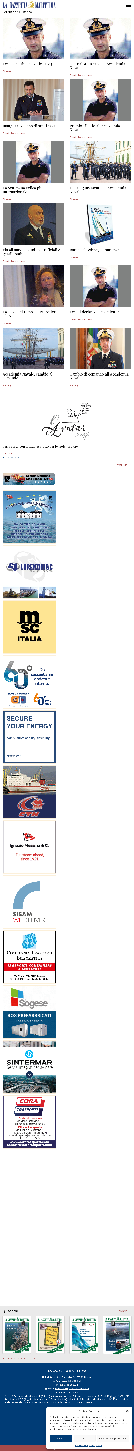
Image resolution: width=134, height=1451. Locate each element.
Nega (84, 1438)
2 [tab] (6, 457)
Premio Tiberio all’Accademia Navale (95, 127)
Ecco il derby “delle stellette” (94, 311)
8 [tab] (23, 457)
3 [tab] (9, 457)
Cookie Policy (81, 1445)
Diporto (7, 71)
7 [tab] (21, 457)
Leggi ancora (67, 450)
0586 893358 (74, 1380)
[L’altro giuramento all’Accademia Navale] (100, 162)
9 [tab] (26, 1358)
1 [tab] (3, 457)
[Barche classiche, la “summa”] (100, 224)
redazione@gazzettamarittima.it (72, 1388)
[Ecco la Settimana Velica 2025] (33, 38)
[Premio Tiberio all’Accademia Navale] (100, 100)
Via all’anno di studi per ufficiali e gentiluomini (31, 251)
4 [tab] (12, 457)
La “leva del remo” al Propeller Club (29, 313)
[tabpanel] (67, 450)
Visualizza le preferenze (113, 1438)
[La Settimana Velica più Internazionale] (33, 162)
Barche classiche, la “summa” (94, 249)
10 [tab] (29, 1358)
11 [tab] (32, 1358)
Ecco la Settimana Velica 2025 (27, 63)
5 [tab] (15, 457)
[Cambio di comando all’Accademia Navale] (100, 348)
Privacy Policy (95, 1445)
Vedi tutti (122, 464)
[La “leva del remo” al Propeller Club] (33, 286)
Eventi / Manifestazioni (82, 75)
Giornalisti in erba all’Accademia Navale (97, 65)
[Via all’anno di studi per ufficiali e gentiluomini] (33, 224)
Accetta (60, 1438)
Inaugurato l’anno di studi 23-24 (30, 125)
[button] (127, 1411)
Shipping (7, 385)
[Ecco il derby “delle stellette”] (100, 286)
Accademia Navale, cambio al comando (27, 375)
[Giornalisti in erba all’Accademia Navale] (100, 38)
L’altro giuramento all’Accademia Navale (98, 189)
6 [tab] (18, 457)
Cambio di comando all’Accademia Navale (99, 375)
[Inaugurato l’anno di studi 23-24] (33, 100)
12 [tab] (35, 1358)
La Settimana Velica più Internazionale (22, 189)
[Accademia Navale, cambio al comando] (33, 348)
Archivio (123, 1310)
